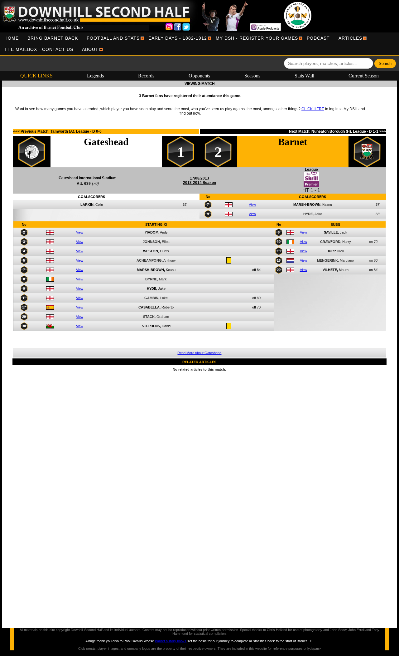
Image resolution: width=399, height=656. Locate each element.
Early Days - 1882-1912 (177, 38)
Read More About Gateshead (199, 353)
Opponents (199, 75)
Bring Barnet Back (52, 38)
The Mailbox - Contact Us (38, 49)
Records (146, 75)
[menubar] (199, 43)
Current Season (364, 75)
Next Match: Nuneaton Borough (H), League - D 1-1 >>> (337, 131)
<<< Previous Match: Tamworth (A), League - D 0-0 (57, 131)
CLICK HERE (312, 109)
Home (11, 38)
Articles (350, 38)
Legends (95, 75)
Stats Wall (304, 75)
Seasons (252, 75)
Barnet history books (170, 641)
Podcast (318, 38)
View (252, 204)
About (90, 49)
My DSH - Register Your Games (257, 38)
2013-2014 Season (199, 182)
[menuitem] (11, 38)
